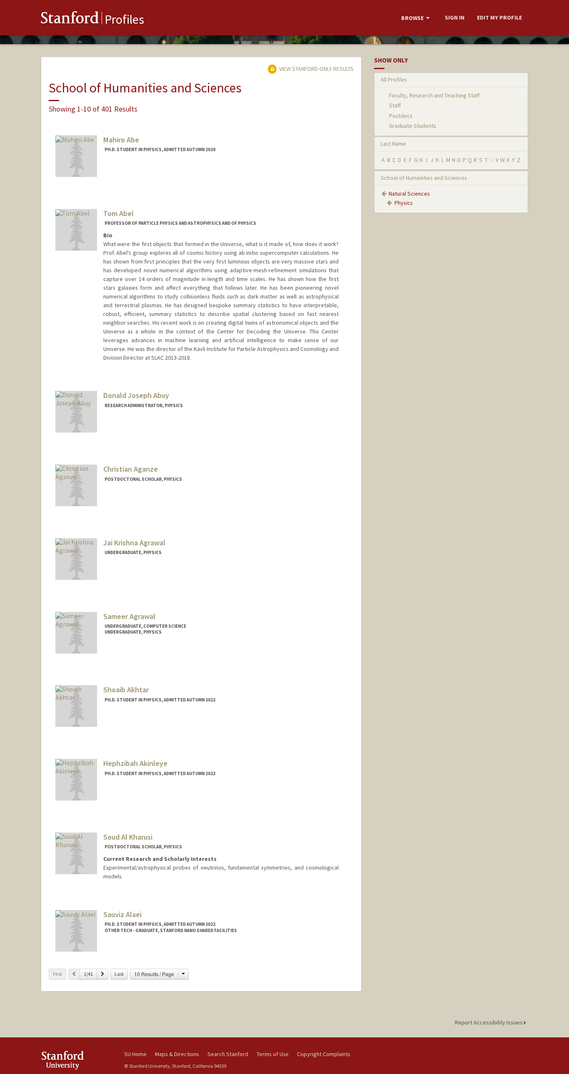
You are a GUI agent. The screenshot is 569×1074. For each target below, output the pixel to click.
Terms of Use (273, 1054)
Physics (403, 202)
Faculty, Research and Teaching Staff (434, 95)
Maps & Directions (177, 1054)
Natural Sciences (409, 193)
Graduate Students (412, 125)
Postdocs (400, 115)
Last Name (393, 143)
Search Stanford (227, 1054)
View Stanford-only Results (316, 68)
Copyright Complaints (323, 1054)
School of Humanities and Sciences (424, 177)
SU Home (135, 1054)
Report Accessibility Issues (489, 1022)
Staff (395, 105)
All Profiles (394, 79)
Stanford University (76, 1060)
